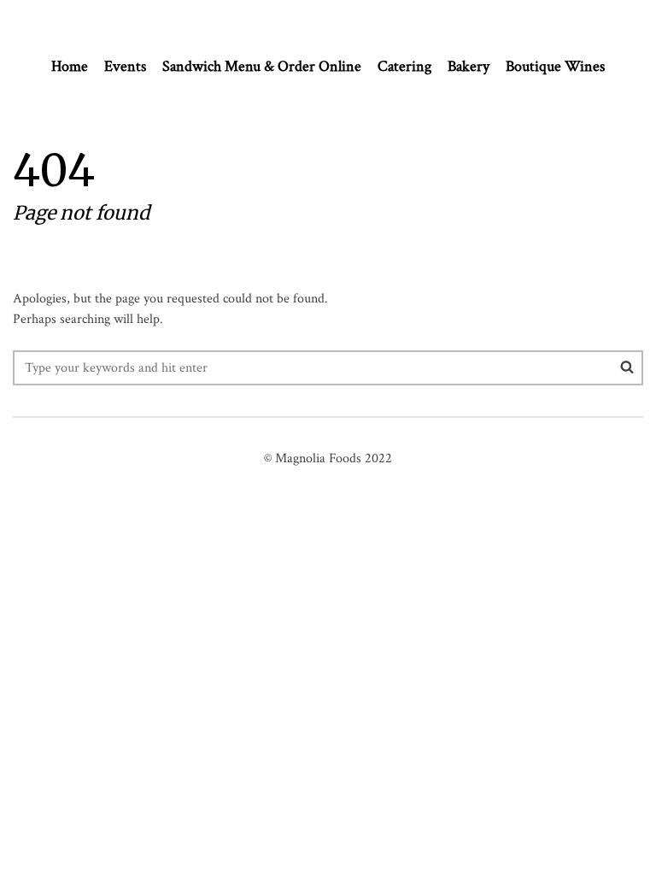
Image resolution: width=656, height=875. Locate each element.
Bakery (468, 66)
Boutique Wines (555, 66)
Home (69, 66)
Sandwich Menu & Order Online (261, 66)
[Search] (627, 366)
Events (125, 66)
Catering (404, 66)
